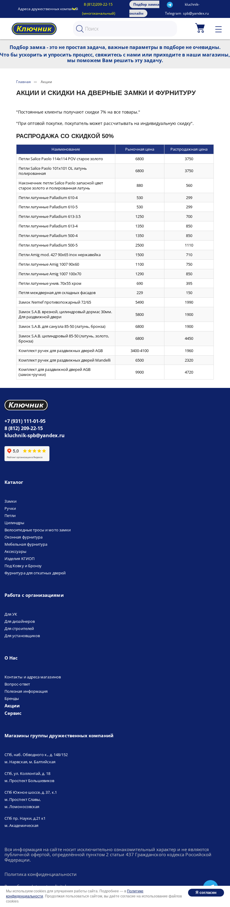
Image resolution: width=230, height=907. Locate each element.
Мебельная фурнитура (25, 544)
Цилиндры (14, 522)
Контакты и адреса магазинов (32, 677)
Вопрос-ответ (17, 684)
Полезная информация (26, 691)
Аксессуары (15, 551)
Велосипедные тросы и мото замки (37, 530)
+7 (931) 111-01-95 (25, 421)
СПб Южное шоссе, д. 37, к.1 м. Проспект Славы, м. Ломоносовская (30, 799)
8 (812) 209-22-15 (23, 428)
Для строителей (19, 628)
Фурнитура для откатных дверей (35, 573)
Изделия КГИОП (19, 558)
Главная (23, 81)
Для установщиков (22, 635)
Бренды (11, 698)
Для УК (10, 614)
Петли (10, 515)
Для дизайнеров (19, 621)
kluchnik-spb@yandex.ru (34, 435)
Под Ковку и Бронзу (23, 565)
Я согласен (206, 892)
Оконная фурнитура (23, 537)
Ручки (10, 508)
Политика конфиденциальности (40, 874)
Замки (10, 501)
